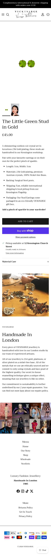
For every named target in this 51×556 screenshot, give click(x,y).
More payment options (26, 237)
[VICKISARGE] (25, 14)
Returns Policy (25, 507)
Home (25, 446)
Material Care (9, 261)
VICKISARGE (28, 546)
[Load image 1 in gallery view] (25, 63)
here (22, 391)
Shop (25, 455)
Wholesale (25, 459)
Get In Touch (25, 512)
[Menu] (3, 15)
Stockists (25, 464)
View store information (15, 253)
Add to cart (25, 221)
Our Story (25, 450)
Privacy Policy (25, 516)
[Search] (9, 15)
